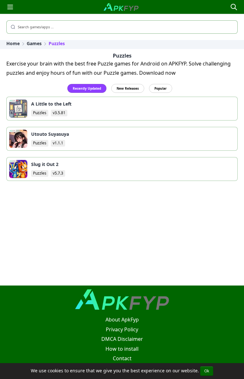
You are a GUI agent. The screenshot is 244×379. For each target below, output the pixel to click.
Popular (160, 88)
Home (13, 43)
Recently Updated (87, 88)
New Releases (128, 88)
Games (34, 43)
